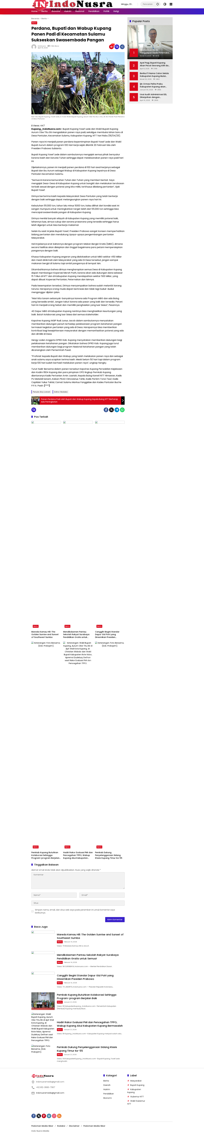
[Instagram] (54, 1116)
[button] (157, 4)
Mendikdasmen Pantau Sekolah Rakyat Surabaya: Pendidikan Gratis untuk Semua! (76, 635)
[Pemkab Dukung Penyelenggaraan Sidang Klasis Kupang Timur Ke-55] (110, 745)
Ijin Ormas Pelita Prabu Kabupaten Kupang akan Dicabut (152, 85)
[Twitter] (111, 409)
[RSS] (59, 1116)
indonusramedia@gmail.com (50, 1092)
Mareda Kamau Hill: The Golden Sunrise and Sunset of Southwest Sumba (45, 635)
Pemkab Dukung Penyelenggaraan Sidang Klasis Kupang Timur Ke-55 (108, 855)
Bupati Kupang (137, 1085)
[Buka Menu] (171, 4)
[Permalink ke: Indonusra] (34, 46)
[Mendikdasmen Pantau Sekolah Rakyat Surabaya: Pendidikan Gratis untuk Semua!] (78, 525)
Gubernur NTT (137, 1096)
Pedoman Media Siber (42, 1126)
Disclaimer (74, 1126)
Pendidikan (108, 1093)
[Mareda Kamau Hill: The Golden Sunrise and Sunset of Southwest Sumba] (46, 525)
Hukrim (106, 1089)
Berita (34, 23)
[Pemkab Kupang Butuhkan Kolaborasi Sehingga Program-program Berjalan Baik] (46, 745)
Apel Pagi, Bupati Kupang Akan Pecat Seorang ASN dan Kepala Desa (155, 64)
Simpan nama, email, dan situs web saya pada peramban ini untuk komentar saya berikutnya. (75, 911)
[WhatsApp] (122, 409)
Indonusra (42, 46)
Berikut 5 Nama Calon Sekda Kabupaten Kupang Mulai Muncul (154, 74)
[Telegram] (116, 409)
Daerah (106, 1085)
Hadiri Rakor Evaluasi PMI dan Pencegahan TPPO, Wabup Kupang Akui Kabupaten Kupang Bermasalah (78, 855)
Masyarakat (136, 1080)
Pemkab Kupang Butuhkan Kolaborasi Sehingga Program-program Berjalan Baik (45, 855)
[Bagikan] (122, 46)
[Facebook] (106, 409)
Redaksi (61, 1126)
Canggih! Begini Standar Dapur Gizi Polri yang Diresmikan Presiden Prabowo (107, 635)
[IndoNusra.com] (73, 4)
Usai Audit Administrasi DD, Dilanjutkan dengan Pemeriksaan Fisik (153, 96)
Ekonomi (107, 1098)
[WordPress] (49, 1116)
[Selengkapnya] (66, 1076)
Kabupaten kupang (134, 1091)
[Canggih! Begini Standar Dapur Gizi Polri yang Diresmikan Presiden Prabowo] (110, 525)
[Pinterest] (44, 1116)
